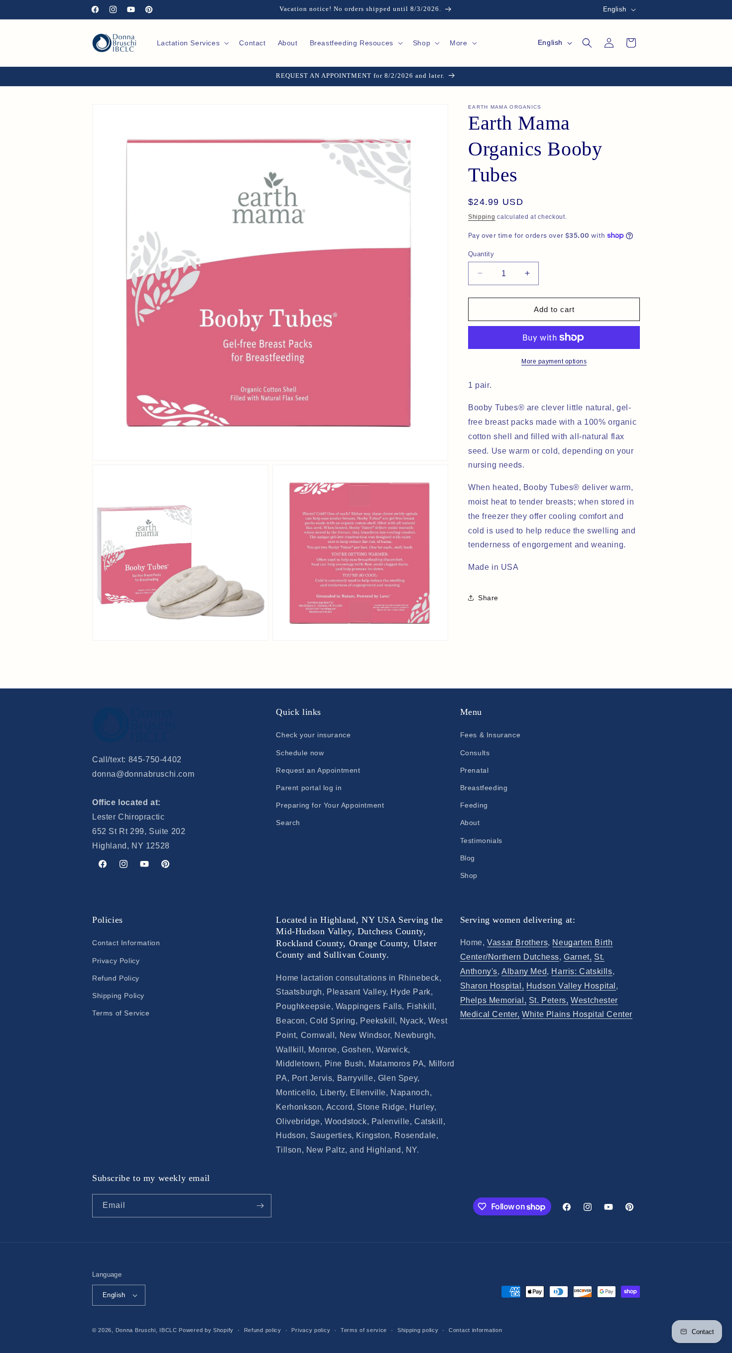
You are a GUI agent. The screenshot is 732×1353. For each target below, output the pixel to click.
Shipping (481, 216)
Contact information (475, 1330)
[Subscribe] (260, 1205)
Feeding (474, 805)
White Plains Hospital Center (577, 1014)
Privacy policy (310, 1330)
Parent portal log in (309, 788)
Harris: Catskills (581, 971)
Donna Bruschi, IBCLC (146, 1330)
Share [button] (488, 598)
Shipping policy (418, 1330)
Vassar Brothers (517, 942)
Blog (467, 858)
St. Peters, (549, 1000)
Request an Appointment (318, 770)
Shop (469, 875)
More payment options (554, 361)
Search (288, 823)
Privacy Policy (115, 961)
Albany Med (524, 971)
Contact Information (126, 943)
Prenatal (474, 770)
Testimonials (481, 841)
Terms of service (364, 1330)
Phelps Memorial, (493, 1000)
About (470, 823)
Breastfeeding (484, 788)
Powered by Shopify (206, 1330)
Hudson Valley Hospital (571, 986)
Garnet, (578, 957)
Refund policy (262, 1330)
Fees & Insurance (490, 735)
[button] (192, 42)
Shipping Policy (118, 996)
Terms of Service (121, 1013)
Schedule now (300, 753)
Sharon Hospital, (492, 986)
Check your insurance (313, 735)
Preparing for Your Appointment (330, 805)
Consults (475, 753)
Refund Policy (115, 978)
